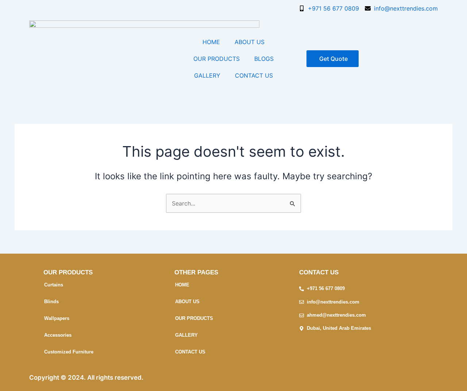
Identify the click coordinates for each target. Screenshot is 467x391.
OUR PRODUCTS (216, 58)
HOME (211, 42)
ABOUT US (250, 42)
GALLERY (207, 75)
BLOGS (264, 58)
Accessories (58, 335)
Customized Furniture (68, 352)
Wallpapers (56, 318)
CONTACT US (254, 75)
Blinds (51, 301)
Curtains (53, 285)
